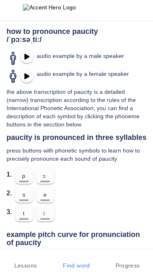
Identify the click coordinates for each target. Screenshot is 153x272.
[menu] (11, 10)
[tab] (25, 260)
